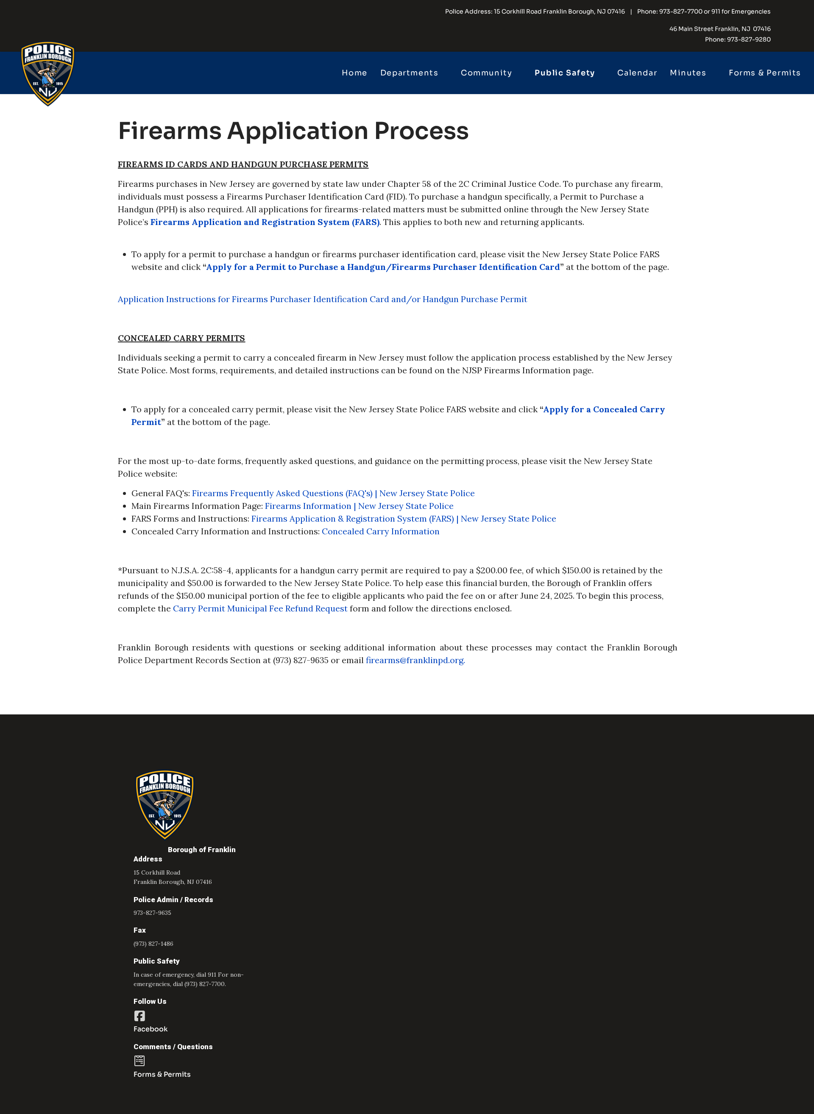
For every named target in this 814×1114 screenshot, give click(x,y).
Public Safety (565, 73)
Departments (409, 73)
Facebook (151, 1029)
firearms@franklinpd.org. (415, 660)
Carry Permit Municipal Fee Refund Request (260, 608)
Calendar (637, 73)
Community (486, 73)
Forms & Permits (765, 73)
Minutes (688, 73)
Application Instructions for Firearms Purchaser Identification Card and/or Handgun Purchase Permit (322, 299)
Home (354, 73)
